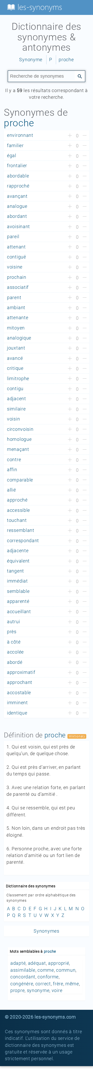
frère (58, 983)
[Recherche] (80, 76)
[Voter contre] (84, 136)
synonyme (38, 990)
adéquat (37, 963)
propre (17, 990)
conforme (48, 976)
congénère (21, 983)
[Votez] (69, 136)
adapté (18, 963)
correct (43, 983)
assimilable (22, 970)
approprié (58, 963)
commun (65, 970)
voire (57, 990)
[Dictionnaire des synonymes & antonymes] (33, 7)
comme (45, 970)
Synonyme (30, 59)
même (72, 983)
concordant (22, 976)
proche (66, 59)
